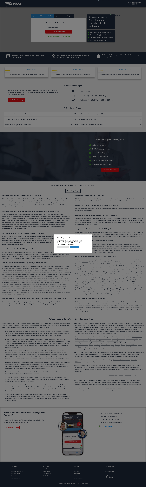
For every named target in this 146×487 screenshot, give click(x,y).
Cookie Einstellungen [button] (63, 247)
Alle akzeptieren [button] (75, 247)
